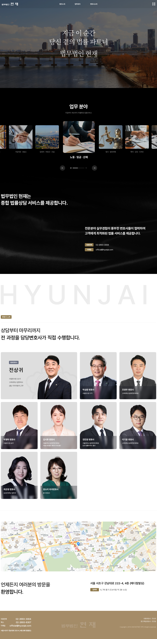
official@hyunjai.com (104, 249)
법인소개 (62, 4)
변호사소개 (93, 4)
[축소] (153, 546)
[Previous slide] (62, 168)
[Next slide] (94, 168)
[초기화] (153, 549)
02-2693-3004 (102, 245)
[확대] (153, 543)
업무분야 (77, 4)
